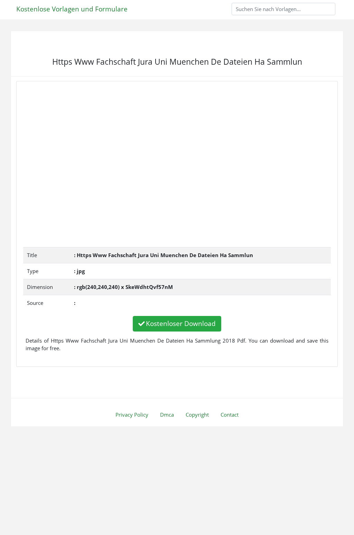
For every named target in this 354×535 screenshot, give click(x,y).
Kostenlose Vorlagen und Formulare (72, 8)
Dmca (167, 414)
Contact (230, 414)
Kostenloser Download (181, 323)
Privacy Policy (131, 414)
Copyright (197, 414)
